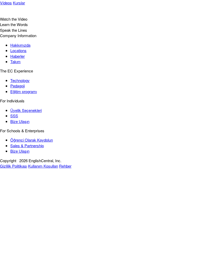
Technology (20, 80)
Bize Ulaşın (19, 121)
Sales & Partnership (27, 145)
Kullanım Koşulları (43, 166)
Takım (15, 61)
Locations (18, 50)
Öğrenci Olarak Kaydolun (31, 140)
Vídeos (6, 2)
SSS (14, 115)
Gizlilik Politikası (13, 166)
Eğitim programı (23, 91)
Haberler (17, 56)
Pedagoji (17, 85)
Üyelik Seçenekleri (26, 110)
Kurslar (19, 2)
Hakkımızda (20, 45)
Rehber (65, 166)
